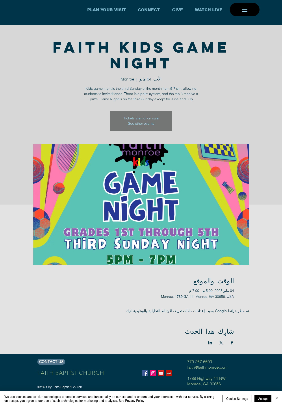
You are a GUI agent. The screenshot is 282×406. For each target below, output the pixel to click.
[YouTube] (161, 373)
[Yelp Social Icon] (169, 373)
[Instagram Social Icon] (153, 373)
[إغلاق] (276, 398)
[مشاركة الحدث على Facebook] (232, 342)
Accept (263, 398)
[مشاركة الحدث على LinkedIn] (210, 342)
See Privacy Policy (131, 400)
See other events (141, 123)
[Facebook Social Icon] (145, 373)
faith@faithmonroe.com (207, 367)
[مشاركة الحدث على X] (221, 342)
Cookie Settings (237, 398)
